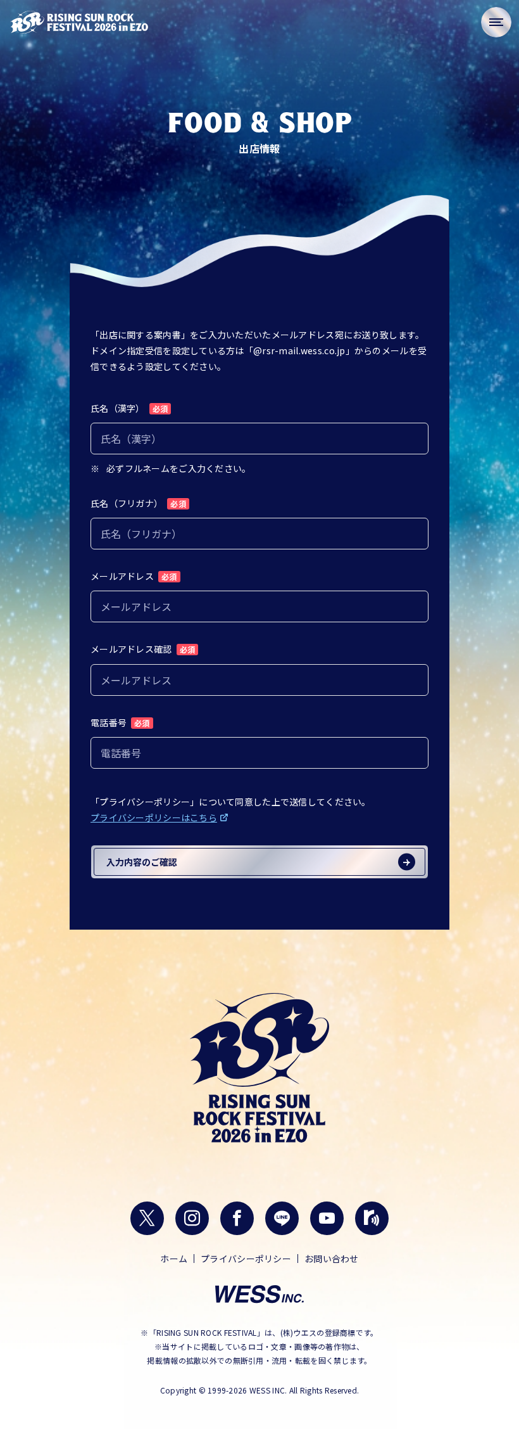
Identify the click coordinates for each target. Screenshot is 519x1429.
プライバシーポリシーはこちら (154, 817)
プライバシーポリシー (246, 1258)
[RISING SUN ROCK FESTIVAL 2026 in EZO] (79, 22)
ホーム (173, 1258)
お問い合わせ (331, 1258)
